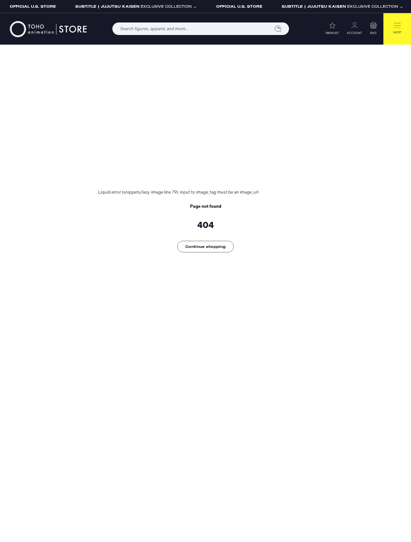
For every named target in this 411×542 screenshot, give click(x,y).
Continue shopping (205, 246)
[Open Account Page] (354, 25)
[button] (373, 25)
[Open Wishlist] (332, 25)
